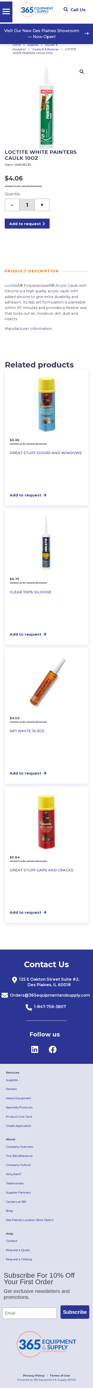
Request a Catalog (19, 1259)
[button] (81, 71)
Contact (11, 1241)
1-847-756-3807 (50, 1006)
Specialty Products (19, 1107)
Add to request (25, 223)
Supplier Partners (18, 1192)
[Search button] (65, 9)
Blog (9, 1210)
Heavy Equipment (18, 1098)
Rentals (11, 1089)
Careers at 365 (16, 1202)
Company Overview (19, 1146)
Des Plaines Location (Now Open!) (30, 1220)
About (10, 1139)
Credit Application (18, 1126)
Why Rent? (14, 1174)
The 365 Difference (19, 1156)
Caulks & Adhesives (45, 49)
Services (12, 1072)
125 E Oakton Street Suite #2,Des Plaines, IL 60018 (49, 982)
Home (17, 45)
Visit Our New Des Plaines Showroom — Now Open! (41, 33)
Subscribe (75, 1312)
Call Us (78, 9)
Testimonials (15, 1183)
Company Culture (18, 1165)
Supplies (32, 45)
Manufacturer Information (28, 328)
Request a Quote (18, 1250)
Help (9, 1233)
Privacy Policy (34, 1375)
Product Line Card (19, 1116)
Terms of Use (60, 1375)
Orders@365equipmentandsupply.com (50, 995)
